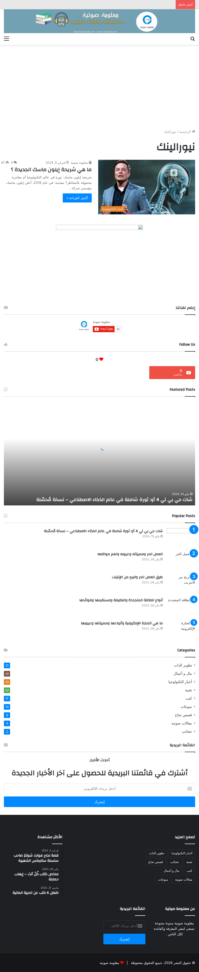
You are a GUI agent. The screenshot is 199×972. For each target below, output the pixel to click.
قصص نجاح (183, 715)
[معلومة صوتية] (99, 21)
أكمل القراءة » (77, 198)
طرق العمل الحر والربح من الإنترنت (137, 577)
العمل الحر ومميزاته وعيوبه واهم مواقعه (130, 554)
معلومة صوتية (79, 162)
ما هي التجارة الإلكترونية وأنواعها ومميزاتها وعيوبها (122, 623)
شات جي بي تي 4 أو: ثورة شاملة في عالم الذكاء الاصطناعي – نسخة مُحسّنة (114, 499)
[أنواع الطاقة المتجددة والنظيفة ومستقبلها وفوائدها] (181, 607)
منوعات (186, 707)
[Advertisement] (99, 89)
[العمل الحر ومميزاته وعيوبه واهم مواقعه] (181, 561)
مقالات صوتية (182, 723)
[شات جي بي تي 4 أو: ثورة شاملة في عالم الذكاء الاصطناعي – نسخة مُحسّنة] (181, 538)
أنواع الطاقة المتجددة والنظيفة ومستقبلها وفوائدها (121, 600)
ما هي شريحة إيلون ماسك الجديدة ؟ (51, 169)
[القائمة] (6, 38)
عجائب (187, 731)
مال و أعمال (183, 673)
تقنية (188, 690)
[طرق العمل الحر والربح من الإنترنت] (181, 584)
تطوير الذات (183, 665)
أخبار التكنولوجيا (180, 682)
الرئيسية (185, 131)
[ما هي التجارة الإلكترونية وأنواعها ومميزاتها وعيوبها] (181, 630)
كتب (189, 698)
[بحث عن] (192, 38)
